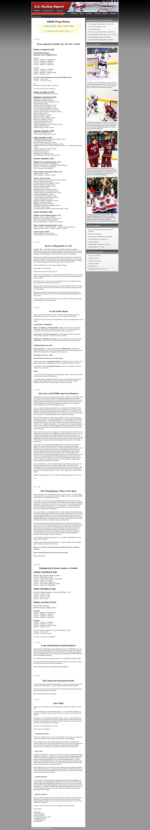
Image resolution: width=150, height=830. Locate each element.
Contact (108, 1)
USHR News (37, 10)
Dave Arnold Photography (104, 87)
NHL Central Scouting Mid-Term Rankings (100, 236)
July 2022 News (92, 266)
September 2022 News (94, 261)
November (46, 26)
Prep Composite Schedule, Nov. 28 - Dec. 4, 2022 (102, 34)
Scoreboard (74, 13)
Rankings (97, 13)
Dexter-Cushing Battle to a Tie (96, 26)
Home (103, 1)
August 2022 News (93, 263)
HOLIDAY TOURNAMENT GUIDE (58, 31)
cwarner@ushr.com (39, 820)
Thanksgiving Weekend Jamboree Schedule (100, 39)
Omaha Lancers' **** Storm (96, 247)
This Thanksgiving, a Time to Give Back (99, 37)
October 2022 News (94, 258)
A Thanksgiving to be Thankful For (98, 239)
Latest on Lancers (93, 242)
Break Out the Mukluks (94, 234)
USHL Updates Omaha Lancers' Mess (99, 244)
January (59, 26)
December (53, 26)
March (71, 26)
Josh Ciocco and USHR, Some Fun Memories (101, 32)
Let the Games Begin (94, 29)
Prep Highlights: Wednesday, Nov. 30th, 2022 (101, 24)
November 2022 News (94, 255)
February (66, 26)
